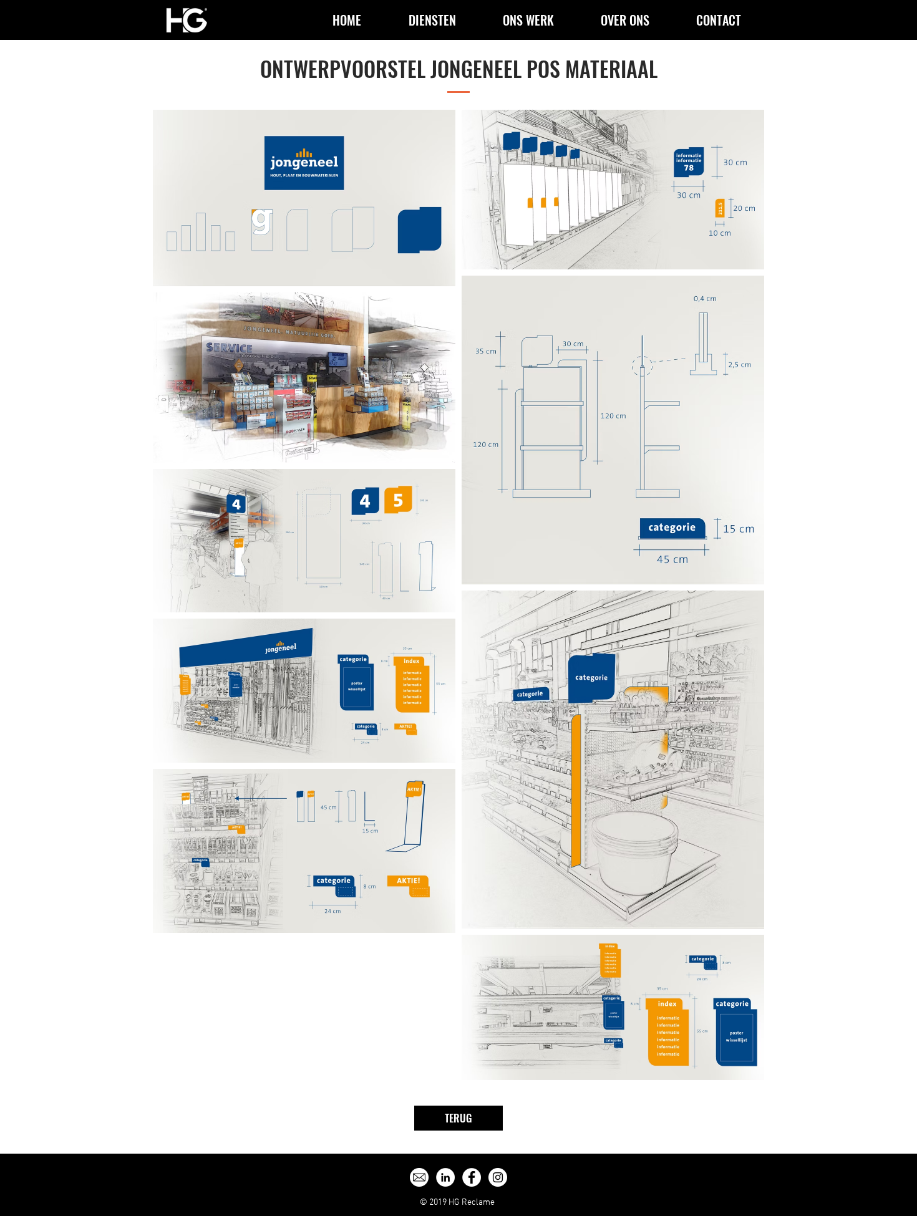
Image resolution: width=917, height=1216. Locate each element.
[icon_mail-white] (419, 1177)
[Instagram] (497, 1177)
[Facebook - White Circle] (471, 1177)
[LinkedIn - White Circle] (445, 1177)
